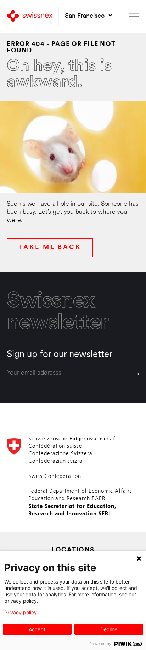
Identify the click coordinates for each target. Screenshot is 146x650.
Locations (73, 550)
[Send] (135, 374)
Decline (108, 629)
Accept (37, 629)
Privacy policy (20, 612)
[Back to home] (30, 16)
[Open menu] (134, 16)
